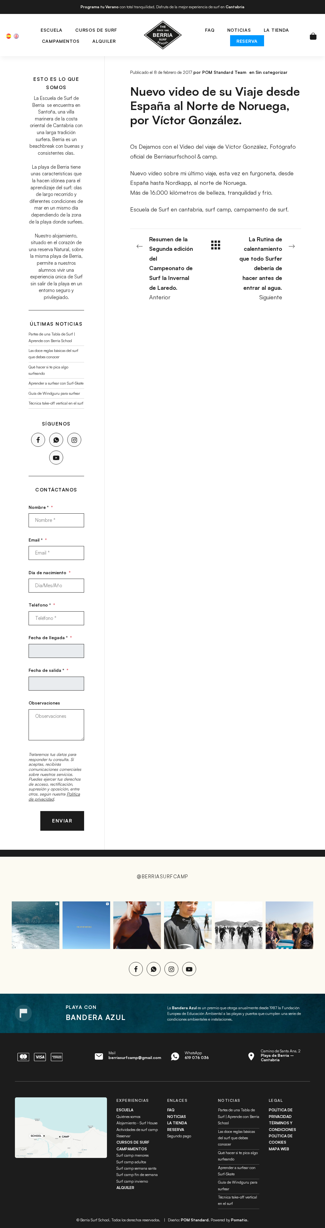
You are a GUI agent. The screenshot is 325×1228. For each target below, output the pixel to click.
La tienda (177, 1123)
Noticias (176, 1116)
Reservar (123, 1136)
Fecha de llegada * (50, 637)
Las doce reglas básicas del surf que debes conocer (236, 1138)
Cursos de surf (132, 1142)
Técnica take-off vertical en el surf (56, 403)
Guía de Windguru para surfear (54, 393)
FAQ (171, 1110)
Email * (38, 539)
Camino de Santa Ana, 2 (281, 1055)
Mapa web (279, 1149)
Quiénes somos (128, 1116)
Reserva (175, 1129)
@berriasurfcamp (162, 877)
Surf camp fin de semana (137, 1174)
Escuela (124, 1110)
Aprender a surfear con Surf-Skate (56, 383)
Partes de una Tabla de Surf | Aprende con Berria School (238, 1116)
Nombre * (41, 507)
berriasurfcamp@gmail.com (135, 1057)
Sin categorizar (271, 72)
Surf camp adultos (131, 1162)
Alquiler (125, 1187)
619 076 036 (197, 1057)
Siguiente (260, 268)
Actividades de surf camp (137, 1129)
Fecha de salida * (48, 670)
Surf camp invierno (132, 1181)
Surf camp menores (132, 1155)
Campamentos (131, 1149)
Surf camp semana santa (136, 1168)
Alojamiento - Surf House (136, 1123)
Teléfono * (42, 605)
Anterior (171, 268)
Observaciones (44, 702)
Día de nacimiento (49, 572)
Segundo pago (179, 1136)
